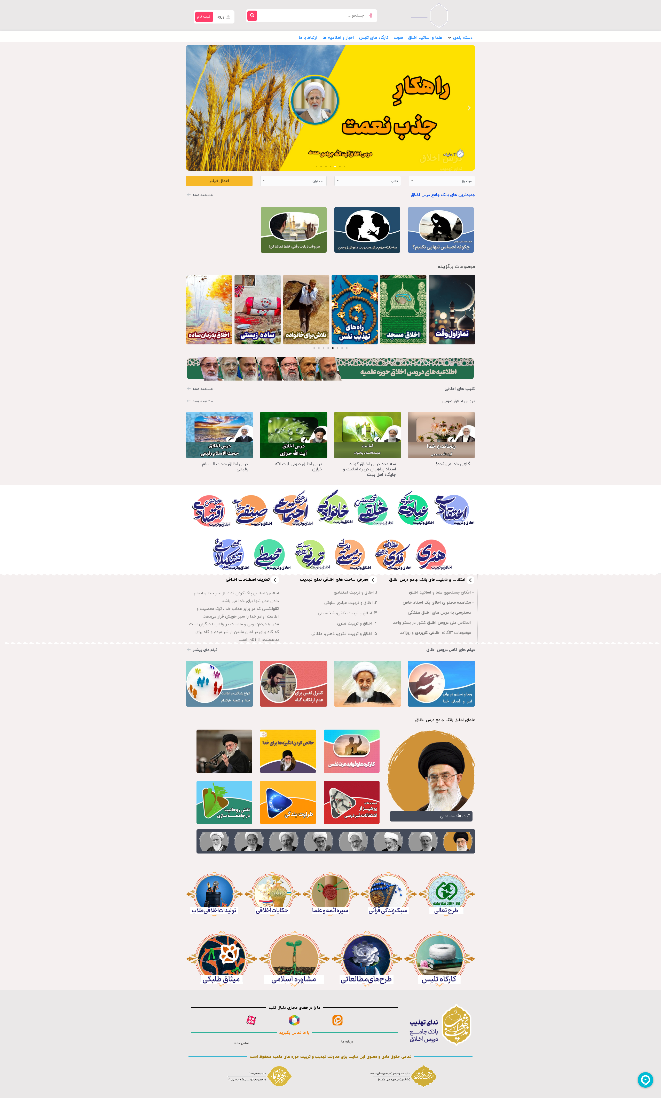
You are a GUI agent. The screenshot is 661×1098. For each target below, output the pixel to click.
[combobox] (442, 181)
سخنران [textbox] (317, 181)
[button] (460, 37)
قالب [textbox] (394, 181)
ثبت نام (203, 16)
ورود (221, 16)
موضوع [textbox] (467, 181)
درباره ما (347, 1041)
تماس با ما (241, 1043)
